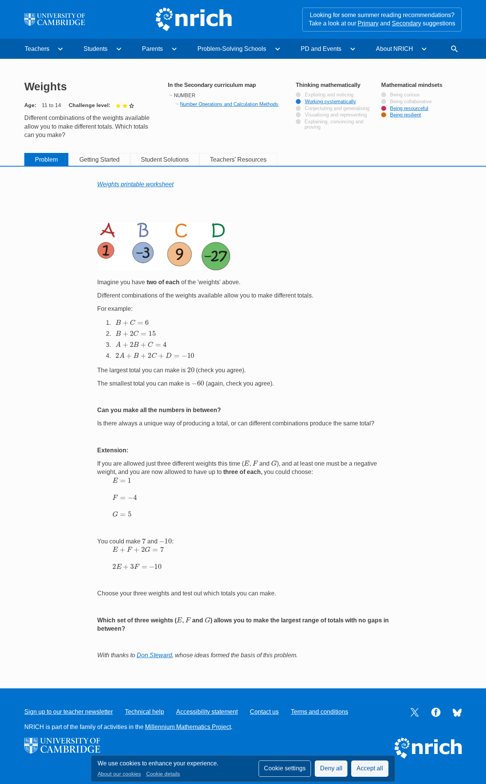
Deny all (331, 768)
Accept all (370, 768)
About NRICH (394, 49)
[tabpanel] (243, 420)
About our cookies (119, 774)
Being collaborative (411, 101)
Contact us (264, 711)
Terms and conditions (319, 711)
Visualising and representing (336, 115)
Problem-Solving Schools (231, 49)
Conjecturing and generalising (337, 108)
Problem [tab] (46, 159)
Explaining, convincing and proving (334, 124)
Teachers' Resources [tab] (238, 159)
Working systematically (330, 101)
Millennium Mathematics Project (188, 727)
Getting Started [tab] (99, 159)
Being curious (405, 95)
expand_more (60, 49)
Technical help (144, 711)
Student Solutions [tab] (165, 159)
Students (95, 49)
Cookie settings (285, 768)
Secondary (406, 23)
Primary (368, 23)
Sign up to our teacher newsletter (68, 711)
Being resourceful (409, 108)
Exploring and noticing (329, 95)
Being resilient (405, 115)
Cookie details (163, 774)
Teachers (37, 49)
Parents (152, 49)
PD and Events (321, 49)
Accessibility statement (207, 711)
